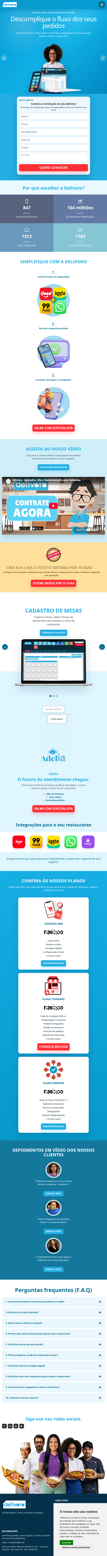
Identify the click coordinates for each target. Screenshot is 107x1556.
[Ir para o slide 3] (56, 90)
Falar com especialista (53, 428)
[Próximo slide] (103, 58)
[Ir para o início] (9, 4)
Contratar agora (53, 963)
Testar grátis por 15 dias (53, 583)
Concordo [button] (66, 1542)
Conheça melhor (53, 1047)
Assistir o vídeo (53, 1193)
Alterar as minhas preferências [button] (76, 1547)
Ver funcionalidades (53, 632)
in (10, 1426)
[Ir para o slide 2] (53, 90)
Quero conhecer (53, 168)
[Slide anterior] (4, 58)
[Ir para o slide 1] (51, 91)
